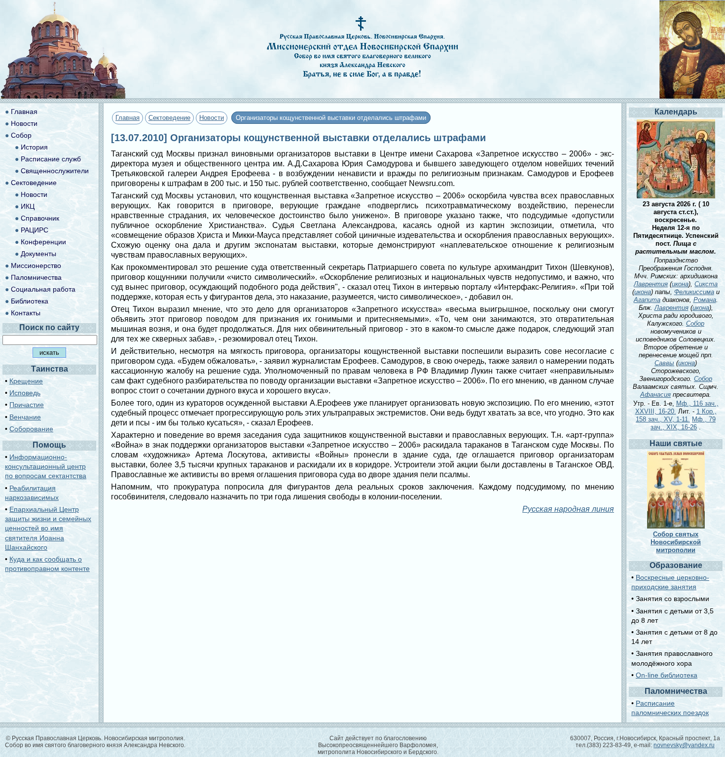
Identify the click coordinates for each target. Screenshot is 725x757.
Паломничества (36, 277)
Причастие (26, 405)
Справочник (40, 218)
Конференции (43, 242)
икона (680, 284)
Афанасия (655, 394)
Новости (211, 117)
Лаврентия (651, 284)
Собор (21, 135)
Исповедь (24, 393)
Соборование (31, 429)
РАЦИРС (34, 230)
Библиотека (29, 301)
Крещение (26, 381)
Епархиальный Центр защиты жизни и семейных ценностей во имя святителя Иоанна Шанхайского (48, 528)
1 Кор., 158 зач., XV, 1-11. (676, 415)
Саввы (664, 363)
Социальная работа (43, 289)
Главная (127, 117)
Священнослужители (55, 171)
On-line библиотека (666, 675)
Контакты (25, 313)
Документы (38, 254)
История (34, 147)
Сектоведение (169, 117)
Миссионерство (36, 265)
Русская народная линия (568, 509)
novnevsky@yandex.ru (684, 745)
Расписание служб (51, 159)
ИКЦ (28, 206)
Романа (704, 299)
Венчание (25, 417)
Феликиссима (694, 292)
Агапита (647, 299)
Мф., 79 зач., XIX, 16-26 (683, 423)
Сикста (706, 284)
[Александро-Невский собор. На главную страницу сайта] (63, 96)
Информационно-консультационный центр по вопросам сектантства (45, 466)
